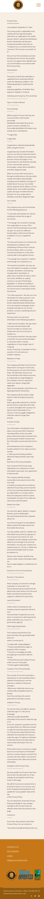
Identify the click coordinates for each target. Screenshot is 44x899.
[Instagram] (39, 896)
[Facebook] (31, 896)
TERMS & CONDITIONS (17, 861)
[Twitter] (35, 896)
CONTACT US (12, 847)
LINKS (9, 856)
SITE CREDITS (13, 852)
